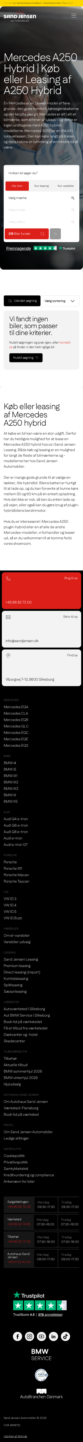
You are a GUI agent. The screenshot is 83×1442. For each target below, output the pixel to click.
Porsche (10, 862)
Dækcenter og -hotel (21, 1034)
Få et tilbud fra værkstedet (26, 1028)
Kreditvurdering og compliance (29, 1175)
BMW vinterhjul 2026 (21, 1078)
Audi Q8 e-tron (16, 832)
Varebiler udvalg (17, 942)
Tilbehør (10, 1058)
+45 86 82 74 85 (18, 1224)
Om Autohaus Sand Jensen (26, 1101)
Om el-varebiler (17, 935)
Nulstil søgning (23, 357)
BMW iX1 (10, 776)
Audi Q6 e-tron (16, 825)
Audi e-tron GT (16, 844)
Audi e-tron (13, 838)
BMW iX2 (11, 782)
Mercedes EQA (16, 707)
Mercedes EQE (16, 739)
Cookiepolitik (14, 1156)
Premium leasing (17, 966)
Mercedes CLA (16, 713)
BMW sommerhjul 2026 (23, 1071)
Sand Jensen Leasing (21, 959)
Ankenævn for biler (19, 1181)
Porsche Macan (16, 875)
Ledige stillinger (16, 1138)
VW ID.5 (10, 911)
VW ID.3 (10, 899)
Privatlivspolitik (16, 1162)
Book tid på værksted (21, 1114)
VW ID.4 (10, 905)
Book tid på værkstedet (23, 1022)
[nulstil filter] (55, 233)
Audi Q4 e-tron (16, 819)
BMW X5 (11, 801)
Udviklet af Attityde (15, 1436)
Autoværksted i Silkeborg (24, 1009)
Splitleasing (13, 985)
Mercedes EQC (16, 732)
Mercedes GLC (16, 726)
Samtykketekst (16, 1168)
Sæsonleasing (15, 991)
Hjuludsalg (12, 1084)
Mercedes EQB (16, 720)
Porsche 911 (13, 868)
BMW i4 (10, 763)
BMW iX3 (11, 788)
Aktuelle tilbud (16, 1065)
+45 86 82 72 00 (19, 1206)
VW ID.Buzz (13, 918)
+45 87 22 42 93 (18, 1262)
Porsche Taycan (16, 881)
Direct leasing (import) (22, 972)
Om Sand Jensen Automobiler (28, 1132)
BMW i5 (10, 769)
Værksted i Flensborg (21, 1108)
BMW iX (10, 795)
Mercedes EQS (16, 745)
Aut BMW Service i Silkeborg (27, 1015)
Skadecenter (14, 1041)
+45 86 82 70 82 (19, 1241)
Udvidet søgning (25, 301)
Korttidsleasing (16, 978)
